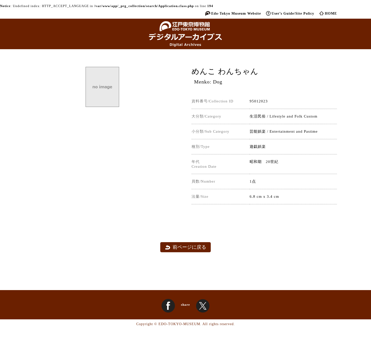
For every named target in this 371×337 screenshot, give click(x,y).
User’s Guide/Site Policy (293, 13)
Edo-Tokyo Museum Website (236, 13)
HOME (331, 13)
